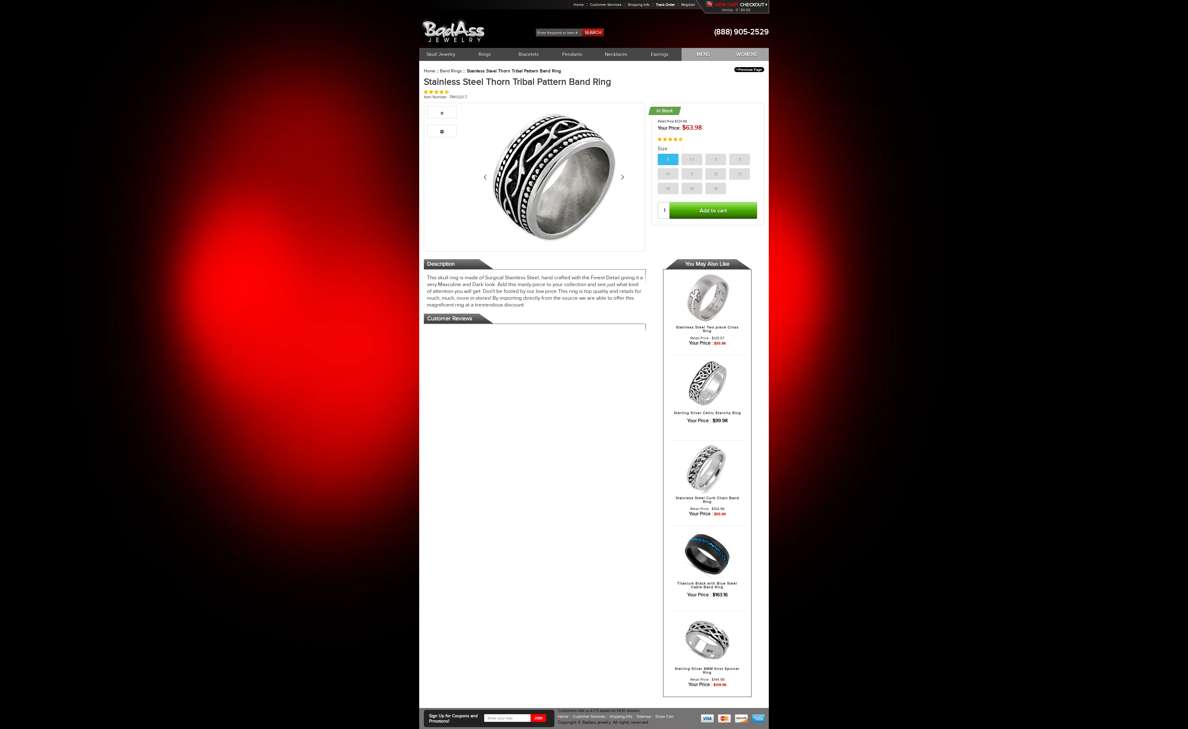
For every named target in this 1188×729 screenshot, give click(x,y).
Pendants (572, 54)
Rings (485, 54)
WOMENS (746, 54)
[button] (436, 92)
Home (579, 4)
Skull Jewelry (441, 54)
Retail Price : (700, 338)
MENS (703, 54)
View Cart (727, 4)
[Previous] (485, 177)
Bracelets (529, 54)
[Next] (622, 177)
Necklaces (616, 54)
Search (593, 32)
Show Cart (664, 716)
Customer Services (606, 4)
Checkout (753, 4)
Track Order (665, 4)
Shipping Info (639, 4)
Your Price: (669, 128)
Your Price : (701, 343)
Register (688, 4)
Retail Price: (666, 121)
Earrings (659, 54)
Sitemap (644, 716)
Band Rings (451, 71)
